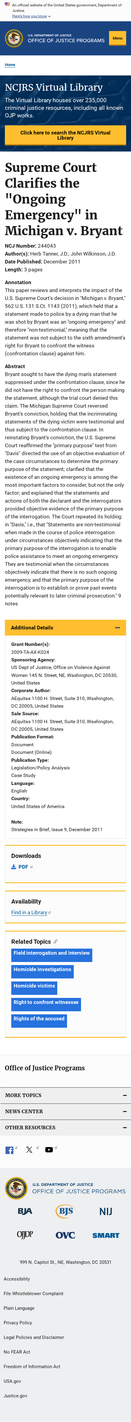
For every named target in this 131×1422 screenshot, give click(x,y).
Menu (117, 38)
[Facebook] (11, 1152)
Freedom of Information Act (32, 1366)
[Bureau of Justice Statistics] (65, 1219)
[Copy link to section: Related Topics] (54, 941)
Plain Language (19, 1308)
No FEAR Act (17, 1352)
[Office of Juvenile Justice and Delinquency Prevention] (25, 1240)
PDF (24, 867)
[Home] (66, 38)
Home (10, 64)
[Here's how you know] (65, 10)
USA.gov (12, 1381)
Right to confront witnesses (46, 1002)
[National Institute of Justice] (106, 1216)
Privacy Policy (18, 1323)
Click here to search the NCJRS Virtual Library (65, 135)
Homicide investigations (42, 969)
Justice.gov (15, 1396)
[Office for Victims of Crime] (65, 1239)
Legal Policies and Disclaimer (34, 1337)
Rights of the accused (39, 1019)
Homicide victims (34, 986)
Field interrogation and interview (52, 953)
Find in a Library (29, 912)
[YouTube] (51, 1152)
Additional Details (32, 628)
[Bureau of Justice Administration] (25, 1216)
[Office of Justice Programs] (14, 38)
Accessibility (17, 1279)
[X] (31, 1152)
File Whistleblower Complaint (33, 1293)
